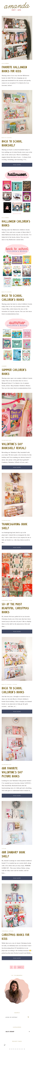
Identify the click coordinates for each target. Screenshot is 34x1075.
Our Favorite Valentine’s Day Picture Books (12, 772)
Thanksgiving (6, 520)
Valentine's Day (6, 440)
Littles (15, 684)
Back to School (7, 137)
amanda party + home (17, 6)
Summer (4, 366)
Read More (17, 164)
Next (20, 967)
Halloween (5, 63)
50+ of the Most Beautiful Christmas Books (15, 608)
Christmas (5, 600)
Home (10, 600)
